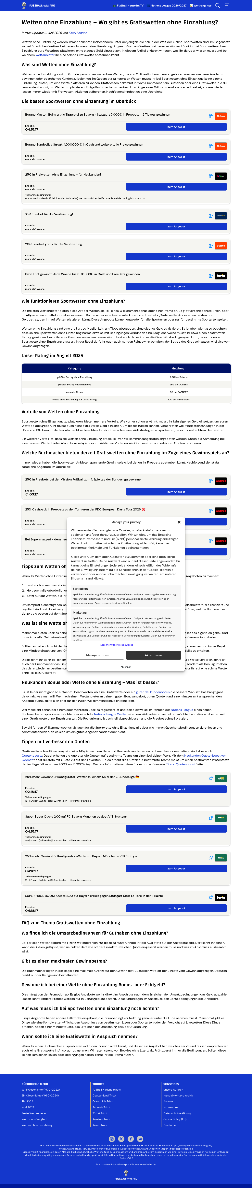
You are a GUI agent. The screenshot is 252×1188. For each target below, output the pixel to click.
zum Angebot (176, 127)
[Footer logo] (126, 1175)
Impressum (170, 1107)
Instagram (112, 1139)
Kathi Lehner (77, 33)
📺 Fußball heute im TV (128, 5)
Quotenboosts (32, 755)
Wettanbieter (45, 55)
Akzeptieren (153, 655)
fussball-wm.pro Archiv (178, 1095)
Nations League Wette (110, 714)
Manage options (97, 655)
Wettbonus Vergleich (35, 1119)
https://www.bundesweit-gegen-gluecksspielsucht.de (163, 1148)
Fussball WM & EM (41, 5)
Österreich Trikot (103, 1101)
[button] (179, 522)
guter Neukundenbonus (153, 692)
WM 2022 (28, 1107)
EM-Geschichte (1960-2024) (40, 1095)
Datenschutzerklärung (177, 1113)
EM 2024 (27, 1101)
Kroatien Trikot (101, 1119)
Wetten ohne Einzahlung (37, 1125)
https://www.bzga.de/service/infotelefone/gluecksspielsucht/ (93, 1148)
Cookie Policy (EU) (174, 1119)
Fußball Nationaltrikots (107, 1089)
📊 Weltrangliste (200, 5)
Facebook (131, 1139)
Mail (140, 1139)
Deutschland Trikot (104, 1095)
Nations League (182, 710)
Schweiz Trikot (101, 1107)
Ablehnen (126, 667)
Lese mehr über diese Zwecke (116, 644)
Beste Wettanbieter (34, 1113)
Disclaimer (170, 1125)
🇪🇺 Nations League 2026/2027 (166, 5)
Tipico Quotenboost (180, 764)
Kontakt (168, 1101)
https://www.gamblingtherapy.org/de (191, 1145)
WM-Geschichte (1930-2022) (41, 1089)
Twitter (121, 1139)
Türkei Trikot (100, 1113)
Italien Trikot (100, 1125)
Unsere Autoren (173, 1089)
